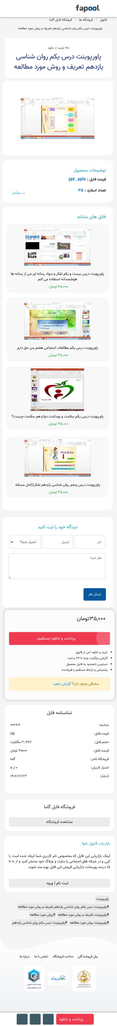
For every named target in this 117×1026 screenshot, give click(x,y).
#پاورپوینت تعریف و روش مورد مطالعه (83, 914)
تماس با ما (41, 956)
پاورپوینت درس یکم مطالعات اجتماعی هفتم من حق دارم (57, 348)
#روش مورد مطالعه (42, 914)
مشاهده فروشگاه (59, 822)
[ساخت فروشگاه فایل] (24, 8)
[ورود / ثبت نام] (14, 8)
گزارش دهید (62, 684)
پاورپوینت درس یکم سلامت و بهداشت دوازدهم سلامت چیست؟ (57, 416)
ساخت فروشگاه (63, 956)
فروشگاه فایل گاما (60, 19)
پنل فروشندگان (88, 956)
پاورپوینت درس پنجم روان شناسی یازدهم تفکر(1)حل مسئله (57, 485)
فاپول (103, 19)
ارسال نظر (94, 594)
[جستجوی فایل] (35, 8)
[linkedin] (79, 1009)
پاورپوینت (102, 899)
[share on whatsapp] (59, 785)
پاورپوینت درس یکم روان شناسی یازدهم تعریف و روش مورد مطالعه (60, 28)
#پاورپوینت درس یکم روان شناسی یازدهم (39, 922)
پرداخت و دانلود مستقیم (56, 638)
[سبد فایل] (6, 8)
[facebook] (37, 1009)
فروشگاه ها (86, 19)
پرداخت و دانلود (71, 1019)
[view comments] (66, 785)
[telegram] (48, 1009)
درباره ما (25, 956)
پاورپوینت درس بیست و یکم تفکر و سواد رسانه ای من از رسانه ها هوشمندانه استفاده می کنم (57, 276)
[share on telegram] (52, 785)
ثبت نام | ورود (58, 883)
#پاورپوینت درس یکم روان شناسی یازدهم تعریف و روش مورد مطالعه (63, 906)
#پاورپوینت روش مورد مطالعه (89, 922)
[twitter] (69, 1009)
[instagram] (58, 1009)
